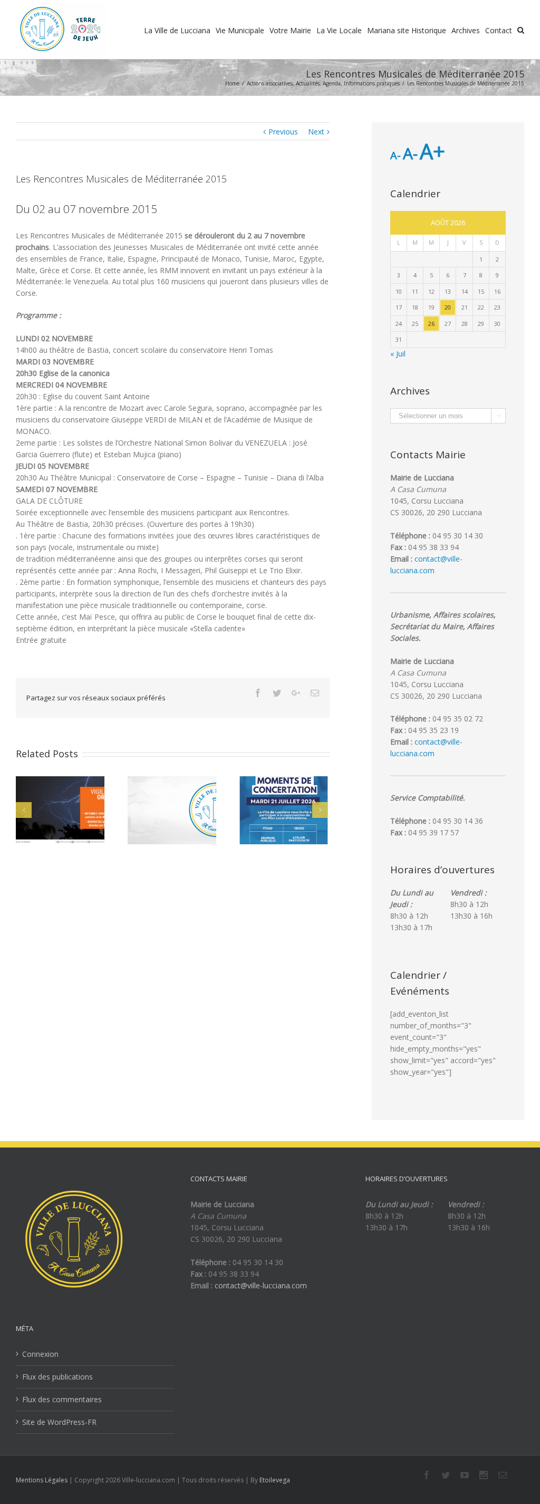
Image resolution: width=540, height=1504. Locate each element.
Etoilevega (274, 1480)
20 (448, 307)
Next (316, 132)
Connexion (40, 1354)
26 (431, 323)
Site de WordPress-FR (59, 1422)
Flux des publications (57, 1377)
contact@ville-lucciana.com (261, 1285)
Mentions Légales (42, 1480)
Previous (283, 132)
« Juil (398, 354)
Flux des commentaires (62, 1399)
